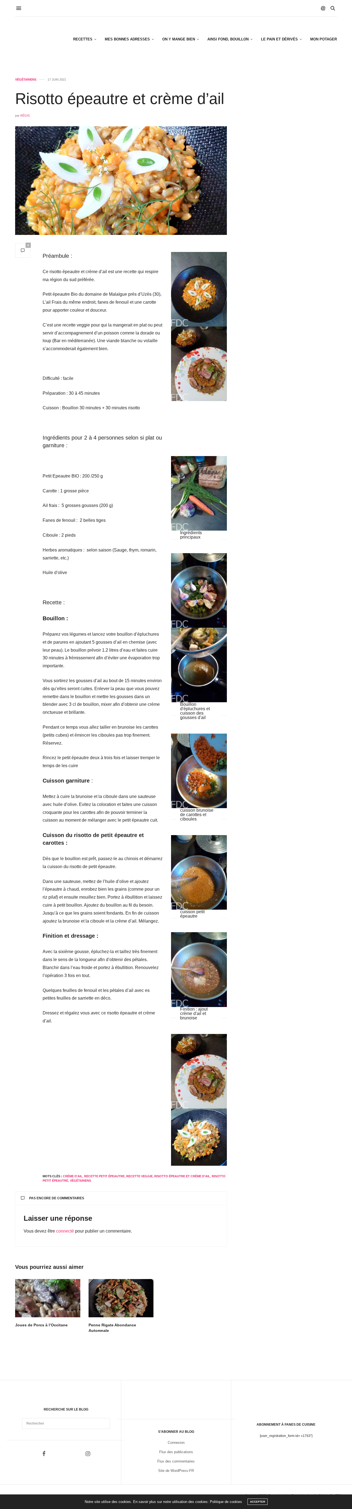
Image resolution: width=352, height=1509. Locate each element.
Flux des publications (176, 1452)
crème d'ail (72, 1176)
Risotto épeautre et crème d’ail (119, 98)
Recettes (82, 39)
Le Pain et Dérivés (279, 39)
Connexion (176, 1443)
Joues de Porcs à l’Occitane (41, 1325)
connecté (65, 1231)
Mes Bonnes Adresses (127, 39)
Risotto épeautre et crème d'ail (182, 1176)
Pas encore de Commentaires (56, 1198)
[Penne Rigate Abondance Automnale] (121, 1298)
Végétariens (25, 79)
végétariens (80, 1180)
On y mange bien (178, 39)
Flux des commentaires (176, 1461)
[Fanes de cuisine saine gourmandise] (42, 39)
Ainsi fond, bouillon (228, 39)
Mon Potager (323, 39)
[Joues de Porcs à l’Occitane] (47, 1298)
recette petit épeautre (104, 1176)
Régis (25, 115)
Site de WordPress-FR (176, 1471)
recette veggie (139, 1176)
